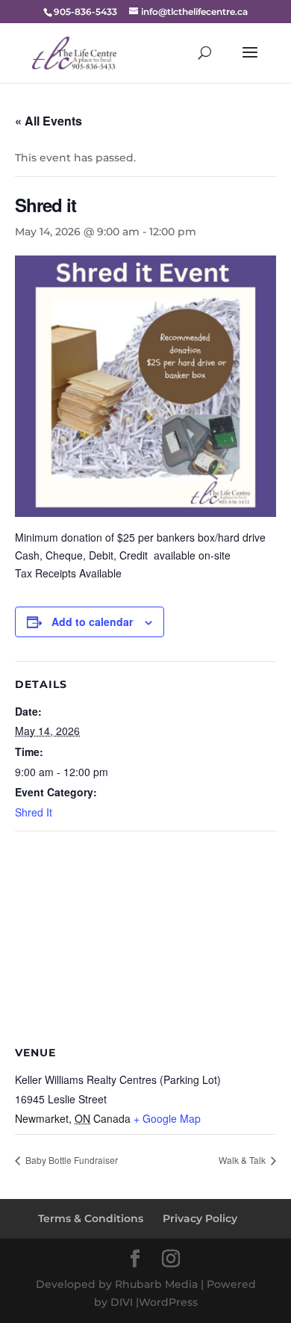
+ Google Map (167, 1118)
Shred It (33, 812)
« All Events (48, 120)
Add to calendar (92, 621)
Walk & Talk (243, 1159)
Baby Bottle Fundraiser (70, 1159)
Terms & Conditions (90, 1218)
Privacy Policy (200, 1218)
